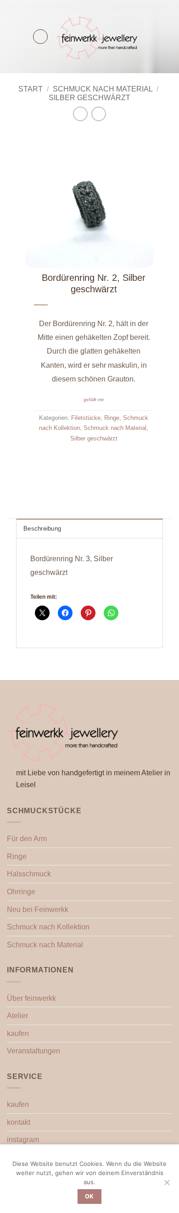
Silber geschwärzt (89, 98)
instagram (23, 1139)
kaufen (18, 1033)
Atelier (17, 1016)
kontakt (18, 1122)
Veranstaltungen (33, 1051)
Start (30, 89)
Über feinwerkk (31, 998)
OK (89, 1196)
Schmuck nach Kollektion (48, 927)
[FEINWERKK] (97, 36)
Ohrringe (21, 892)
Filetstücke (86, 417)
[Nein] (166, 1185)
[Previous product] (98, 114)
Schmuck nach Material (103, 89)
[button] (40, 36)
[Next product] (80, 114)
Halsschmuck (29, 874)
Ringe (111, 417)
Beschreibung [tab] (42, 528)
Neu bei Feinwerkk (37, 909)
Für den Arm (27, 839)
